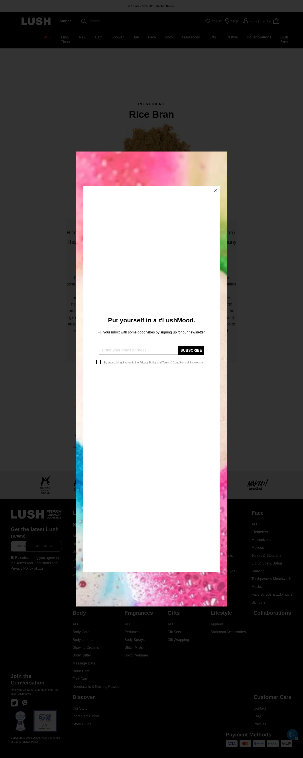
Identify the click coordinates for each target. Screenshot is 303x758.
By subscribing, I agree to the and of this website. (154, 362)
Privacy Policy (148, 362)
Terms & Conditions (174, 362)
